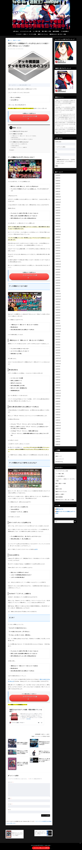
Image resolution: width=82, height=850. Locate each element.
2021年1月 (57, 355)
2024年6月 (57, 245)
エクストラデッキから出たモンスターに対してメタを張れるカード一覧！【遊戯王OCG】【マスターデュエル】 (65, 116)
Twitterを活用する (15, 145)
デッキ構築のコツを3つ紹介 (17, 133)
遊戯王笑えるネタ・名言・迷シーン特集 (58, 34)
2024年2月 (57, 256)
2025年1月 (57, 226)
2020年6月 (57, 374)
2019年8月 (57, 401)
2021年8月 (57, 336)
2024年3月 (57, 253)
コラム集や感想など (65, 31)
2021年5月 (57, 344)
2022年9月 (57, 301)
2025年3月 (57, 221)
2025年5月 (57, 215)
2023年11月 (58, 264)
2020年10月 (58, 363)
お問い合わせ (15, 31)
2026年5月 (57, 183)
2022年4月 (57, 315)
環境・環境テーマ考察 (46, 31)
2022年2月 (57, 320)
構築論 (44, 736)
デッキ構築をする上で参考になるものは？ (20, 141)
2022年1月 (57, 323)
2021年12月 (58, 326)
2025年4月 (57, 218)
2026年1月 (57, 194)
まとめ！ (12, 150)
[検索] (75, 521)
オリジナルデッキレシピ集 (25, 31)
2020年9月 (57, 366)
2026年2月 (57, 191)
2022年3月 (57, 318)
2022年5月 (57, 312)
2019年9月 (57, 398)
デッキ (40, 736)
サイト (9, 809)
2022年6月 (57, 309)
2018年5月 (57, 439)
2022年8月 (57, 304)
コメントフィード (59, 459)
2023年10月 (58, 266)
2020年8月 (57, 369)
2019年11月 (58, 393)
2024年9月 (57, 237)
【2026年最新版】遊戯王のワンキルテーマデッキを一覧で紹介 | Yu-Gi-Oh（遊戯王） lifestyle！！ (65, 131)
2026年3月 (57, 188)
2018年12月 (58, 422)
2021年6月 (57, 342)
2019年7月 (57, 404)
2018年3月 (57, 444)
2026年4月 (57, 186)
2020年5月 (57, 377)
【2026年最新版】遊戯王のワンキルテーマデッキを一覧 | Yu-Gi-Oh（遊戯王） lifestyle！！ (65, 103)
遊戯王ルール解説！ (45, 734)
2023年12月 (58, 261)
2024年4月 (57, 250)
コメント (10, 782)
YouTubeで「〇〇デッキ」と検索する (19, 147)
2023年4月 (57, 283)
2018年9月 (57, 430)
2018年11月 (58, 425)
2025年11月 (58, 199)
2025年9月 (57, 204)
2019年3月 (57, 414)
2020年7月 (57, 371)
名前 (9, 798)
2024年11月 (58, 231)
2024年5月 (57, 248)
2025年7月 (57, 210)
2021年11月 (58, 328)
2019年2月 (57, 417)
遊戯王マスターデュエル (43, 34)
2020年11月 (58, 361)
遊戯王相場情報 (56, 31)
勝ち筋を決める (15, 137)
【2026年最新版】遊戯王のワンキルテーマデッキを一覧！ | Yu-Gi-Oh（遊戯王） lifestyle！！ (65, 110)
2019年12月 (58, 390)
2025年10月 (58, 202)
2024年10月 (58, 234)
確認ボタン (57, 157)
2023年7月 (57, 274)
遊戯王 (48, 736)
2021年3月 (57, 350)
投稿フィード (58, 456)
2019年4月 (57, 412)
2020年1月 (57, 387)
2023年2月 (57, 288)
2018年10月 (58, 428)
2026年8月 (57, 175)
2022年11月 (58, 296)
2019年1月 (57, 420)
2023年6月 (57, 277)
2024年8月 (57, 239)
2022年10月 (58, 299)
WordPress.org (59, 461)
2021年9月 (57, 334)
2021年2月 (57, 352)
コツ (37, 736)
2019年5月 (57, 409)
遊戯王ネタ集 (58, 488)
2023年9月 (57, 269)
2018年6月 (57, 436)
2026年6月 (57, 180)
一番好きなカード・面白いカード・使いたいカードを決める (24, 135)
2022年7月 (57, 307)
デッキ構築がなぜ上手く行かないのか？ (19, 131)
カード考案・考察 (36, 31)
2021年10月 (58, 331)
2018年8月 (57, 433)
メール (10, 804)
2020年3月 (57, 382)
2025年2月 (57, 223)
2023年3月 (57, 285)
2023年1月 (57, 291)
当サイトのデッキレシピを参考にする (19, 143)
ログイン (57, 453)
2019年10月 (58, 396)
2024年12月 (58, 229)
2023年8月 (57, 272)
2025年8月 (57, 207)
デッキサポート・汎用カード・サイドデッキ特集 (26, 34)
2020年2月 (57, 385)
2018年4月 (57, 441)
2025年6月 (57, 213)
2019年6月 (57, 406)
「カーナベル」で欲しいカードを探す (40, 847)
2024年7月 (57, 242)
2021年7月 (57, 339)
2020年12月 (58, 358)
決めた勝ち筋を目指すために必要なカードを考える (22, 139)
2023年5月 (57, 280)
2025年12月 (58, 196)
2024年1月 (57, 258)
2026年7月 (57, 178)
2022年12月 (58, 293)
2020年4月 (57, 379)
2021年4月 (57, 347)
